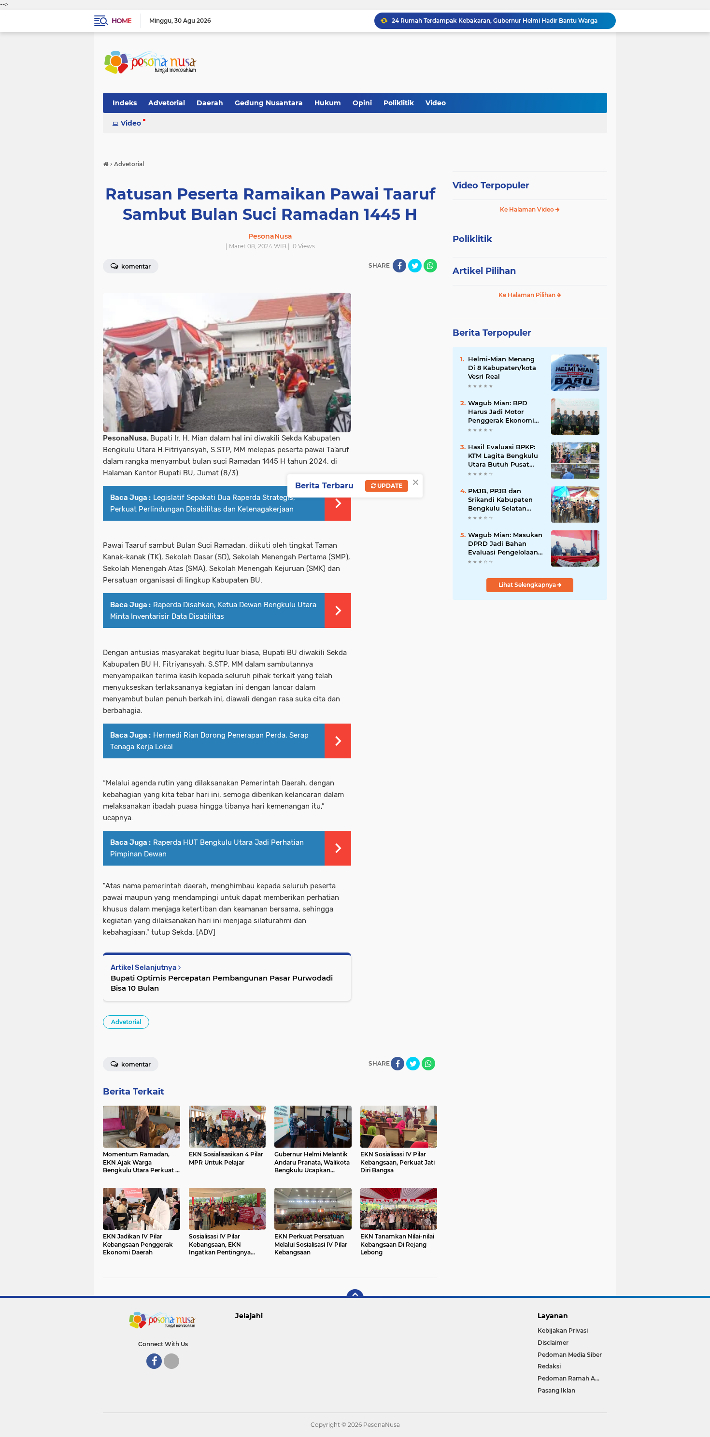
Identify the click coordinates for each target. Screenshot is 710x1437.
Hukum (327, 103)
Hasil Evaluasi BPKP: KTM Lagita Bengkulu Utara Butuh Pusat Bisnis (503, 456)
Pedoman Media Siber (570, 1354)
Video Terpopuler (491, 185)
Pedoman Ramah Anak (572, 1378)
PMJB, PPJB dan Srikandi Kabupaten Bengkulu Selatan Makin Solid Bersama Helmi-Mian (502, 500)
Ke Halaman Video (527, 209)
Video (436, 103)
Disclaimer (553, 1342)
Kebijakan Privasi (563, 1330)
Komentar (135, 266)
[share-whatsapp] (430, 265)
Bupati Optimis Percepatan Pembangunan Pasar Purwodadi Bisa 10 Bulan (222, 983)
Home (121, 20)
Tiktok (174, 1373)
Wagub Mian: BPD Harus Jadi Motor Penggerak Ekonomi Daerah (501, 412)
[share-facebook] (399, 265)
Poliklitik (398, 103)
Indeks (125, 103)
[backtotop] (355, 1298)
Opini (362, 103)
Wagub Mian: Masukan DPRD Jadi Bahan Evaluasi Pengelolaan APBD (492, 23)
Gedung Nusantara (269, 103)
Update (389, 485)
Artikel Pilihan (484, 271)
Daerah (210, 103)
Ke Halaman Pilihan (527, 295)
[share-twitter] (415, 265)
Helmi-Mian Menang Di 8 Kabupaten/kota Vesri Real (502, 367)
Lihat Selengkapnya (527, 584)
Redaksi (549, 1366)
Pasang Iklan (556, 1390)
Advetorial (166, 103)
